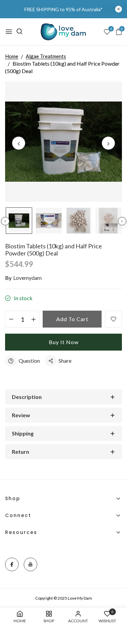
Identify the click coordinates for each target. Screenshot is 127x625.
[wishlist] (107, 32)
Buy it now (64, 342)
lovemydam (27, 277)
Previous (5, 221)
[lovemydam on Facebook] (12, 564)
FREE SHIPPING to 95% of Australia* (63, 9)
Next (122, 221)
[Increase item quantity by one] (33, 319)
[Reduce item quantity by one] (11, 319)
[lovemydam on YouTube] (30, 564)
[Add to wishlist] (113, 319)
